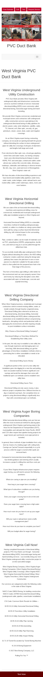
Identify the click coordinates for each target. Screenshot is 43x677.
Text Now (21, 674)
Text (23, 9)
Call (17, 9)
